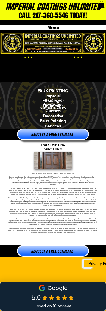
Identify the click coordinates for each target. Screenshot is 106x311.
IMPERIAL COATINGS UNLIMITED (53, 6)
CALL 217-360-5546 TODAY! (53, 15)
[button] (101, 4)
